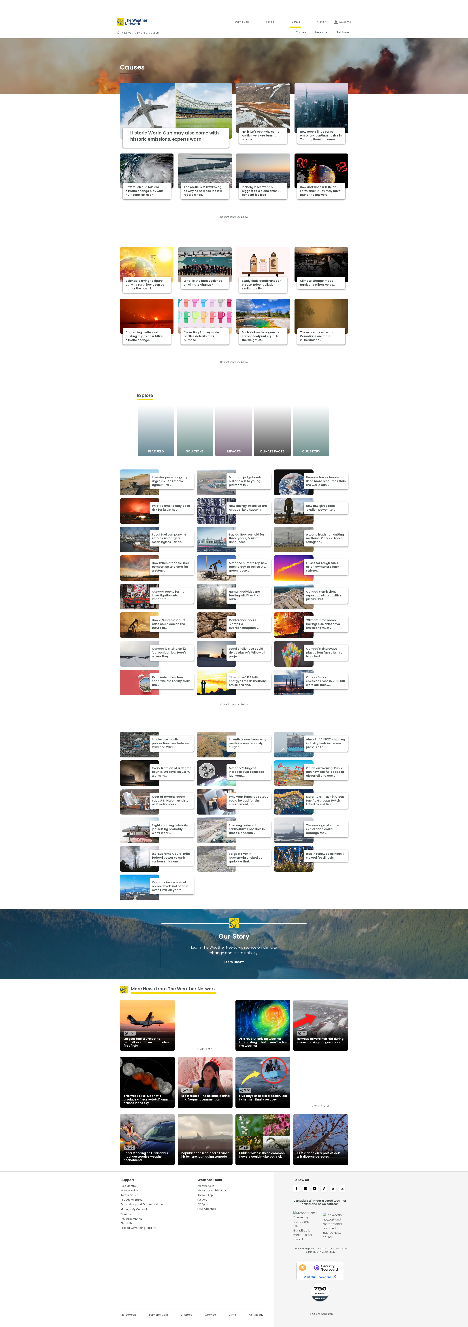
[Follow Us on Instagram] (305, 1188)
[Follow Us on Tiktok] (324, 1188)
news (127, 33)
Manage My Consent (134, 1209)
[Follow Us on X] (342, 1188)
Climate (140, 33)
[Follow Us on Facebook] (296, 1188)
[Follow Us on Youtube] (314, 1188)
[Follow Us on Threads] (333, 1188)
